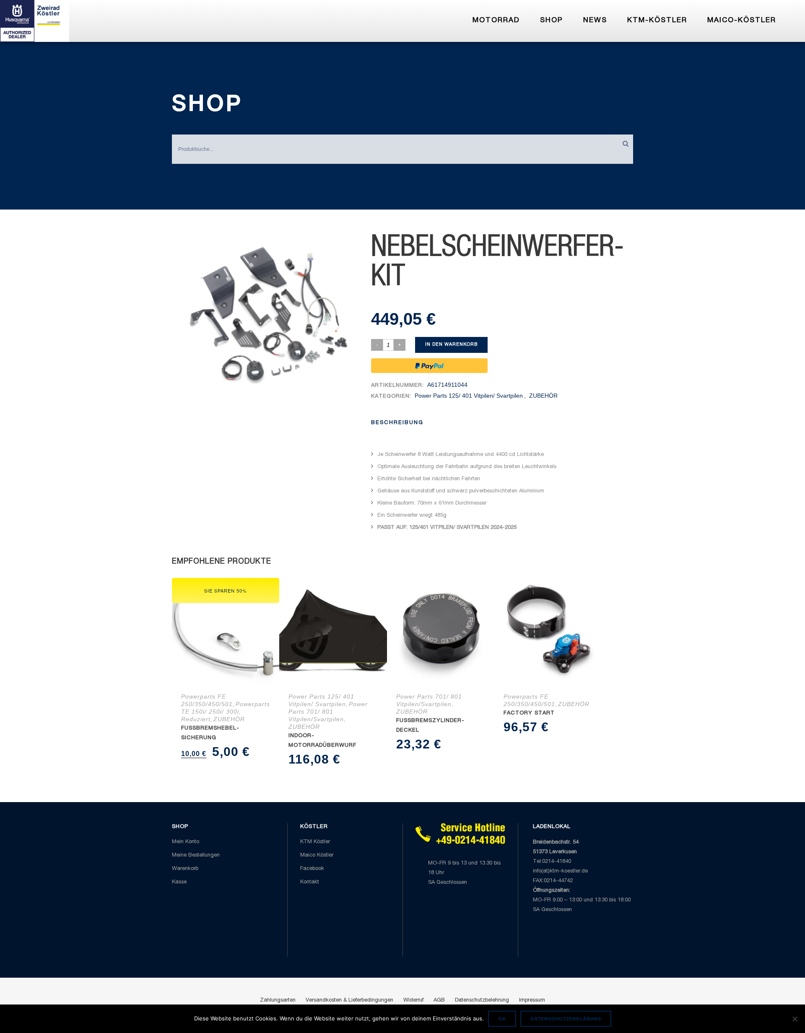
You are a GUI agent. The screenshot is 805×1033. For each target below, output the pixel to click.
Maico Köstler (316, 855)
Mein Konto (185, 842)
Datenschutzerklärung (565, 1019)
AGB (439, 1000)
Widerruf (413, 1000)
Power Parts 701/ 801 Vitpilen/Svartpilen (328, 711)
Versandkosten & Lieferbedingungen (349, 1000)
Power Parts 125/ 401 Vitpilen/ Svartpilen (469, 395)
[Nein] (794, 1019)
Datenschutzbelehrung (482, 1000)
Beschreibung (397, 423)
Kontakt (309, 882)
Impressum (532, 1000)
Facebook (312, 869)
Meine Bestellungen (196, 855)
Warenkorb (185, 869)
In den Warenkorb (451, 344)
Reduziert (195, 719)
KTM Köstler (315, 842)
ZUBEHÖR (543, 395)
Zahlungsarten (278, 1000)
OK (502, 1019)
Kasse (179, 882)
